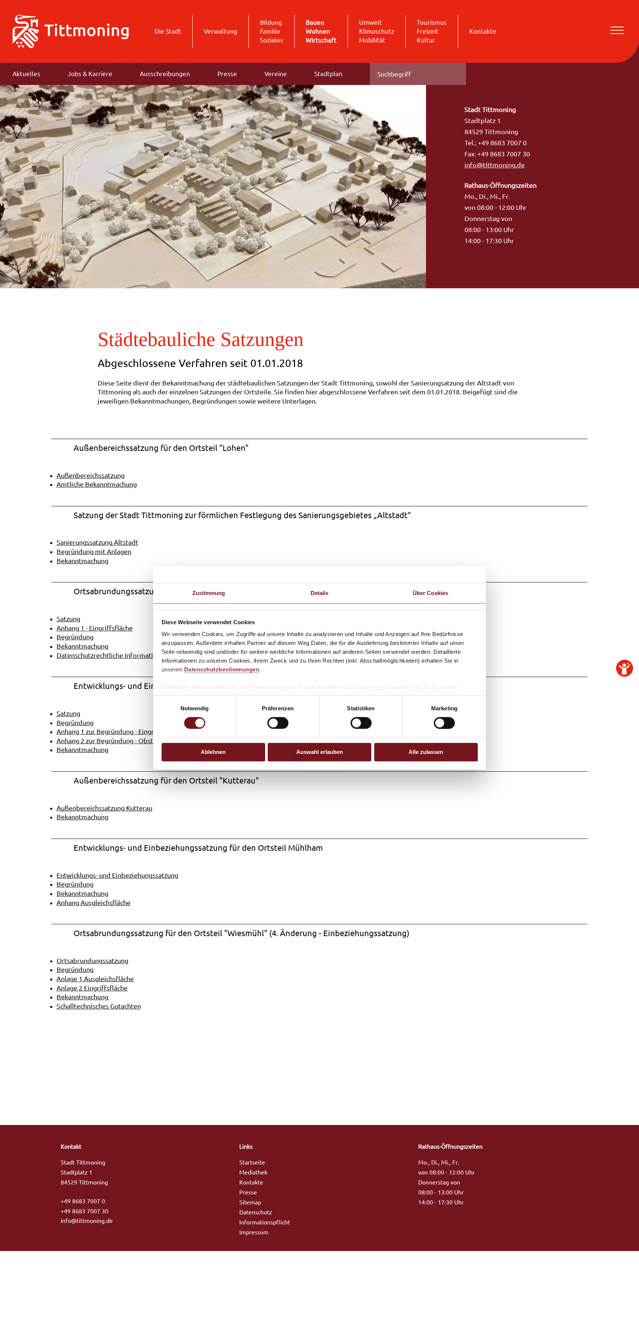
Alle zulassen (426, 752)
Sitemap (250, 1202)
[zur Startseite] (71, 30)
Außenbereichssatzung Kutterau (104, 808)
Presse (227, 73)
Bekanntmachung (82, 560)
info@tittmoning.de (494, 165)
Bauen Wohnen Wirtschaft (321, 31)
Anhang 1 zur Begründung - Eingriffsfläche (119, 731)
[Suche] (455, 74)
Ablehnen (213, 752)
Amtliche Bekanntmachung (97, 484)
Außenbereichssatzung (91, 475)
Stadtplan (328, 73)
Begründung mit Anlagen (94, 551)
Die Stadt (168, 31)
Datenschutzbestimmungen (222, 669)
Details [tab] (320, 593)
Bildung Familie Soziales (271, 31)
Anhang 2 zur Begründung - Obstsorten (115, 740)
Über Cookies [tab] (430, 593)
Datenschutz (255, 1212)
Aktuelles (26, 73)
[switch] (277, 723)
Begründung (75, 636)
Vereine (275, 73)
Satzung (68, 618)
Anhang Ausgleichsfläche (94, 902)
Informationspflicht (264, 1222)
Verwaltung (220, 31)
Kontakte (482, 31)
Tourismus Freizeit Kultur (432, 31)
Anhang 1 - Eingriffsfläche (95, 628)
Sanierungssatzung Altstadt (97, 542)
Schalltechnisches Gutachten (99, 1006)
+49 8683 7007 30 (84, 1211)
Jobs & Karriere (90, 73)
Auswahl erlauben (319, 752)
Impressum (253, 1232)
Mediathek (253, 1172)
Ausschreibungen (165, 73)
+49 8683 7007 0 (83, 1201)
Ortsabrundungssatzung (92, 960)
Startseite (252, 1162)
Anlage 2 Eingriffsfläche (92, 988)
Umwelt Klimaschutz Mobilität (376, 31)
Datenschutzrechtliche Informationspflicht (120, 655)
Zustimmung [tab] (208, 593)
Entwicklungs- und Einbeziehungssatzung (117, 875)
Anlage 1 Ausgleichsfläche (95, 978)
